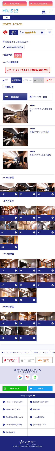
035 (33, 128)
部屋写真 (17, 80)
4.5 (22, 32)
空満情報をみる (18, 56)
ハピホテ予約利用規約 (14, 425)
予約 (50, 80)
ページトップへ (26, 396)
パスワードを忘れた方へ (14, 402)
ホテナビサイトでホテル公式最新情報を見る (27, 70)
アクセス (28, 80)
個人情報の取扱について (14, 417)
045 (33, 151)
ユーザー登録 (15, 17)
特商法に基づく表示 (13, 409)
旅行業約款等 (10, 432)
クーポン (39, 80)
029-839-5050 (15, 47)
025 (33, 105)
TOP (6, 80)
